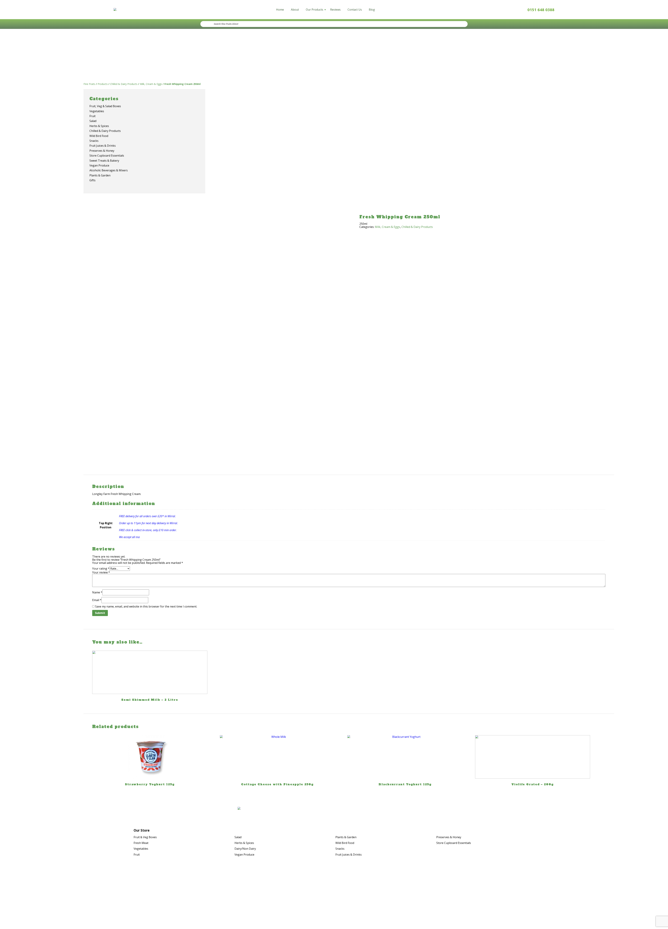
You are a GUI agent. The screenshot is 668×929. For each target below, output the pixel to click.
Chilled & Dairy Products (417, 227)
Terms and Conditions (586, 897)
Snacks (339, 849)
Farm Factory (593, 904)
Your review (101, 572)
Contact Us (355, 9)
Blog (372, 9)
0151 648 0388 (540, 9)
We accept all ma (129, 537)
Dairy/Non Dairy (245, 849)
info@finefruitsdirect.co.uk (84, 898)
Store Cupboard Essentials (453, 843)
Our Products (314, 9)
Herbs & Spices (244, 843)
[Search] (461, 24)
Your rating (100, 568)
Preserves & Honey (448, 837)
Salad (237, 837)
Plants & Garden (345, 837)
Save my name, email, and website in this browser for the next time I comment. (146, 606)
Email (96, 600)
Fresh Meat (141, 843)
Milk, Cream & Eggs (387, 227)
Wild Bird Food (344, 843)
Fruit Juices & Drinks (348, 854)
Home (280, 9)
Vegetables (141, 849)
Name (97, 592)
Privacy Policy (592, 892)
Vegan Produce (244, 854)
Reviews (335, 9)
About (295, 9)
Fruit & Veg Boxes (145, 837)
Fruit (137, 854)
